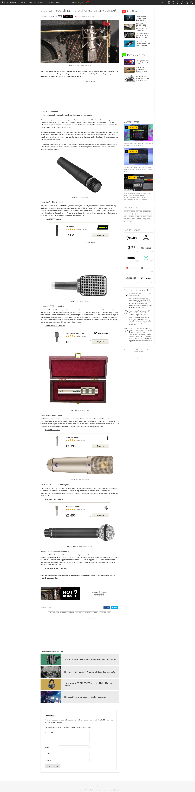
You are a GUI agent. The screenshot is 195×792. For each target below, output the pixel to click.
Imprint (143, 350)
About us (126, 350)
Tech (64, 2)
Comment (49, 733)
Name (47, 747)
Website (48, 760)
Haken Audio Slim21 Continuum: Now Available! (140, 295)
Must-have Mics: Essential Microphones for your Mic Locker (90, 659)
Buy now (100, 235)
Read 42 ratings (80, 440)
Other (73, 2)
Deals (84, 2)
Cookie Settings (138, 351)
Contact (149, 350)
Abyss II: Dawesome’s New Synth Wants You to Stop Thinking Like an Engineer (138, 136)
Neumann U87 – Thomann (54, 499)
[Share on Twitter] (114, 607)
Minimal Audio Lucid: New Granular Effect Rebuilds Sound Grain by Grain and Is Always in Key (138, 161)
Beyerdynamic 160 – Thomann (56, 568)
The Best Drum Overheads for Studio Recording (85, 697)
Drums (50, 2)
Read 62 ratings (80, 510)
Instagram (173, 2)
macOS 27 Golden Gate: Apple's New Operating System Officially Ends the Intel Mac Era (140, 330)
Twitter (182, 2)
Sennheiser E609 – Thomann (55, 326)
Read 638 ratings (81, 336)
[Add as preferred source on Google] (68, 16)
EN (162, 2)
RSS (187, 2)
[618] (146, 237)
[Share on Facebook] (106, 607)
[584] (131, 247)
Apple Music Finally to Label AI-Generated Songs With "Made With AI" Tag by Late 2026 (140, 313)
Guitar (23, 2)
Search (191, 2)
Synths (32, 2)
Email (47, 754)
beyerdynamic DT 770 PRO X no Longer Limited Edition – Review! (89, 684)
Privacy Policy (135, 350)
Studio (41, 2)
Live (58, 2)
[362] (146, 257)
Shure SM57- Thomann (53, 219)
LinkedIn (169, 2)
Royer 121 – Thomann (52, 430)
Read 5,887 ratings (81, 229)
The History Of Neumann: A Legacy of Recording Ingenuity (89, 672)
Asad (52, 16)
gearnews (11, 2)
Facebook (177, 2)
